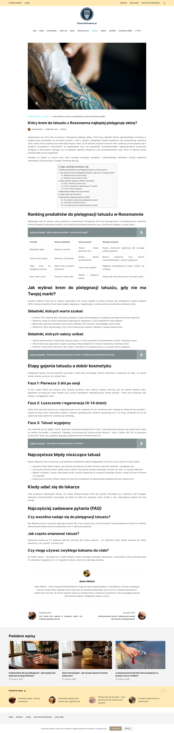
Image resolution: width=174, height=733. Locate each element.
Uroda (103, 31)
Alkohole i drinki (125, 31)
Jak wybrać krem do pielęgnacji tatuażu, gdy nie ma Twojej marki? (87, 173)
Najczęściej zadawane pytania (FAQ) (75, 197)
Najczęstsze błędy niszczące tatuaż (74, 191)
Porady (95, 31)
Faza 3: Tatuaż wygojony (73, 189)
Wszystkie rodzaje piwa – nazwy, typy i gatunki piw (69, 700)
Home (11, 717)
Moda (72, 31)
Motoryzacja (83, 31)
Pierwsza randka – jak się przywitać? (29, 700)
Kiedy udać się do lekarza (70, 194)
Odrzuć (128, 728)
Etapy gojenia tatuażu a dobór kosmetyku (77, 181)
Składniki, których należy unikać (75, 178)
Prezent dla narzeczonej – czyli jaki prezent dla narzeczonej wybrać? (111, 700)
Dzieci (41, 31)
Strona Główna (15, 3)
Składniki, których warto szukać (75, 175)
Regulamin (134, 3)
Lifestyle (63, 31)
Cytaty (138, 31)
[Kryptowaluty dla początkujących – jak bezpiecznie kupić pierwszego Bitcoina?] (34, 655)
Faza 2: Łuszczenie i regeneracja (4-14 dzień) (80, 186)
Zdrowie (112, 31)
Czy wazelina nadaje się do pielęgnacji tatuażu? (81, 200)
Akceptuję (115, 728)
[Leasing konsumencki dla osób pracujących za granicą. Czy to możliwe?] (140, 655)
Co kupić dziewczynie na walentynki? (148, 700)
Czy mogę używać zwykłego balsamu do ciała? (81, 205)
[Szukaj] (164, 3)
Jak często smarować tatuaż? (75, 202)
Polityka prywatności (150, 3)
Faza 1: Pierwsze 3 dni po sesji (75, 183)
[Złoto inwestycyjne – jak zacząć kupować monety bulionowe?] (87, 655)
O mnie (27, 3)
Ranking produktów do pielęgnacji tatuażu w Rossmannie (83, 170)
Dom (34, 31)
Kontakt (123, 3)
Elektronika (52, 31)
